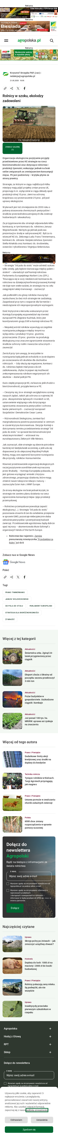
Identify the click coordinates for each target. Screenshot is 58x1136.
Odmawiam (16, 1120)
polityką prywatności (37, 1110)
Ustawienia (42, 1120)
